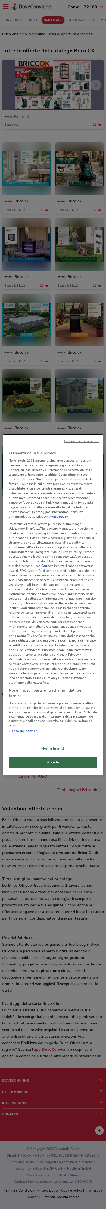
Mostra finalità (53, 748)
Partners (47, 566)
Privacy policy (57, 516)
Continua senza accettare (81, 441)
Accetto (53, 762)
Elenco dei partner (23, 731)
